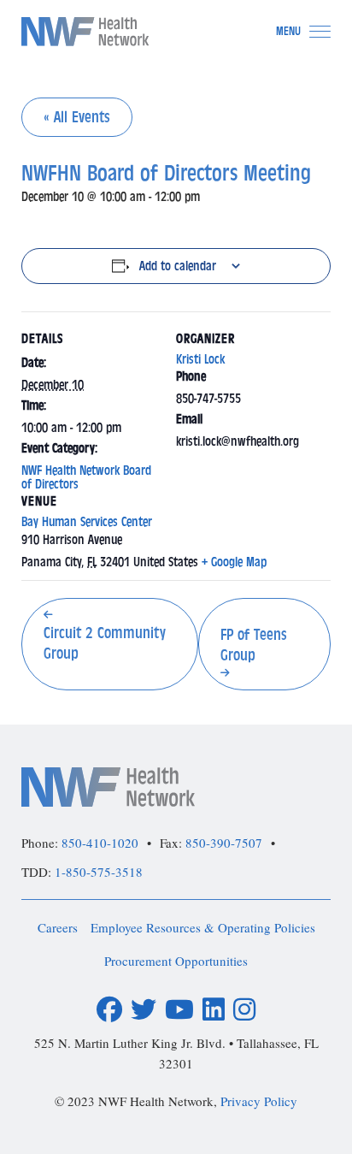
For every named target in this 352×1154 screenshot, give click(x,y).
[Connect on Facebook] (109, 1010)
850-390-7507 (223, 842)
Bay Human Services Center (86, 522)
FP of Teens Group (253, 645)
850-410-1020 (100, 842)
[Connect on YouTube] (179, 1010)
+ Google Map (234, 562)
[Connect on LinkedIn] (213, 1010)
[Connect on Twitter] (143, 1010)
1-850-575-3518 (99, 871)
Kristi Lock (200, 359)
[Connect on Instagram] (244, 1010)
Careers (58, 927)
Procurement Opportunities (176, 960)
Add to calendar (177, 266)
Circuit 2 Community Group (105, 643)
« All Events (77, 117)
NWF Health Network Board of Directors (86, 477)
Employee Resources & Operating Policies (203, 927)
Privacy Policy (258, 1101)
